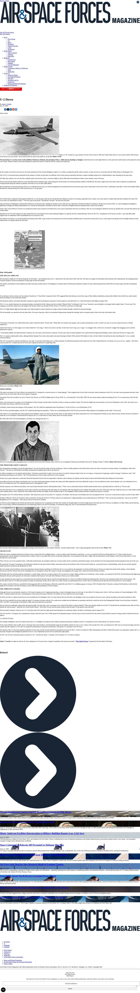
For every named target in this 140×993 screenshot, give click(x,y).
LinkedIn (6, 947)
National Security (13, 46)
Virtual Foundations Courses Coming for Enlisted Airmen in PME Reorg (35, 812)
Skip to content (4, 1)
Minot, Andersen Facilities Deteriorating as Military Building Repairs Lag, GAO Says (42, 833)
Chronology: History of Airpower (18, 68)
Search (12, 32)
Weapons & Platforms (10, 85)
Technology (11, 49)
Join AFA (3, 32)
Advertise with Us (13, 80)
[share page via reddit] (13, 110)
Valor (9, 70)
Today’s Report (12, 53)
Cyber (9, 47)
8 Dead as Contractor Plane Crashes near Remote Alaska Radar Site (33, 854)
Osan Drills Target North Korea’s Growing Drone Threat (28, 876)
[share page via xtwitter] (8, 110)
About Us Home (13, 75)
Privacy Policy (8, 964)
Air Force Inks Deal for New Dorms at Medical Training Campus (32, 864)
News (5, 37)
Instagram (7, 945)
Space (9, 42)
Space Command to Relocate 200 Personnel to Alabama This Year (32, 845)
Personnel (11, 44)
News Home (11, 39)
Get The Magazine (13, 65)
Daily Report (8, 51)
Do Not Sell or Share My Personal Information (18, 962)
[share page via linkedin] (11, 110)
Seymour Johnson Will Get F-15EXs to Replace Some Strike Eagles (33, 897)
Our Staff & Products (14, 77)
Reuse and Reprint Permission (17, 83)
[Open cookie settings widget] (3, 989)
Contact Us (11, 82)
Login (7, 32)
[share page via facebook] (5, 110)
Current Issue (12, 59)
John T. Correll (6, 104)
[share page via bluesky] (16, 110)
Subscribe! (11, 56)
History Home (8, 66)
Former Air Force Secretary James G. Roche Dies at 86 (27, 822)
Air (9, 41)
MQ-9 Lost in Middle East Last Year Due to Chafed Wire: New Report (34, 887)
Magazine (7, 58)
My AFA (2, 34)
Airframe (10, 54)
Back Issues (11, 61)
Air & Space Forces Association (13, 957)
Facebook (7, 942)
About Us (7, 73)
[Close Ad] (137, 986)
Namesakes (11, 71)
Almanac (10, 63)
